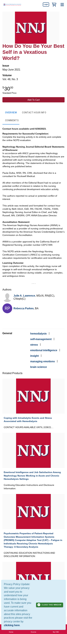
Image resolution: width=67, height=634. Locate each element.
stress (34, 344)
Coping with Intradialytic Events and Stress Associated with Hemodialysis (28, 420)
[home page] (12, 4)
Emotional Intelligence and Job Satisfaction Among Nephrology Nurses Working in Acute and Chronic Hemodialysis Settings (32, 475)
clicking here (12, 625)
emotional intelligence (43, 350)
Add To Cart (33, 99)
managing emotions (42, 361)
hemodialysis (38, 333)
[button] (54, 4)
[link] (46, 4)
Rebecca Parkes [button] (23, 308)
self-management (41, 339)
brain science (38, 367)
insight (34, 355)
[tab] (10, 113)
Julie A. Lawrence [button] (24, 295)
